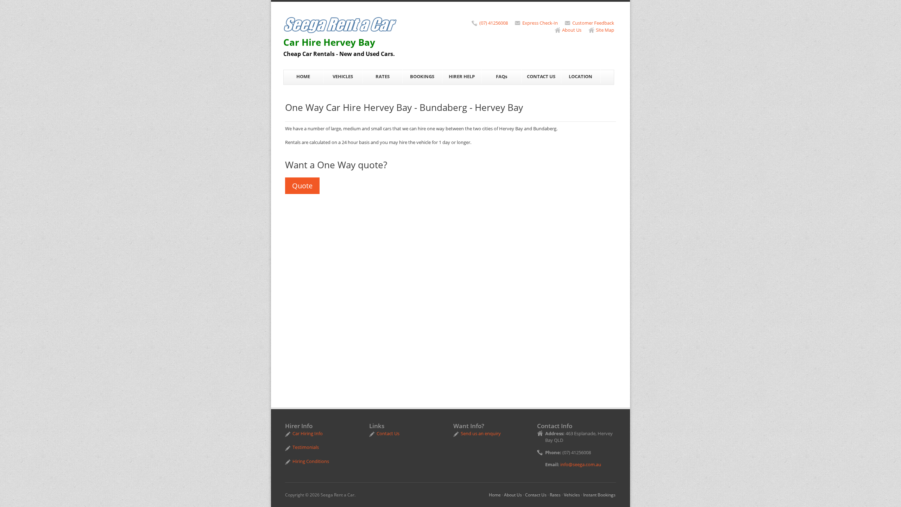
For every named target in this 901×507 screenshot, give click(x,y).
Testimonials (305, 447)
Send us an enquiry (481, 433)
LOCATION (580, 76)
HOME (303, 76)
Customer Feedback (593, 23)
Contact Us (388, 433)
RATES (383, 76)
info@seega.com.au (580, 464)
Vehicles (572, 494)
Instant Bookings (599, 494)
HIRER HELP (462, 76)
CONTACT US (541, 76)
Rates (555, 494)
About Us (571, 30)
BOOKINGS (422, 76)
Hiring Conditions (310, 461)
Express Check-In (540, 23)
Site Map (605, 30)
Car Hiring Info (307, 433)
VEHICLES (343, 76)
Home (495, 494)
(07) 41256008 (493, 23)
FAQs (501, 76)
